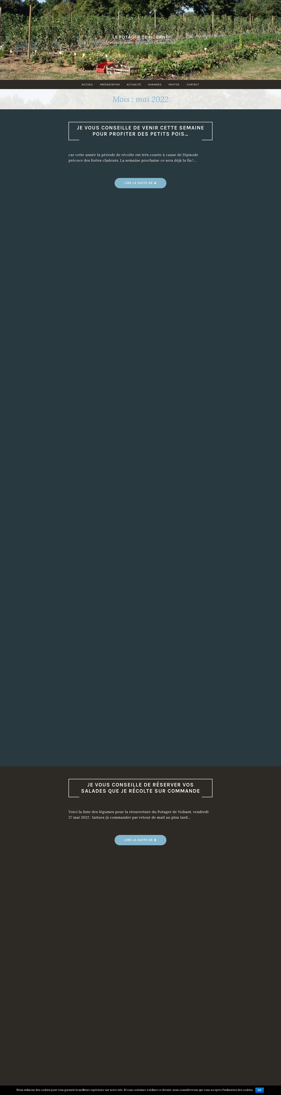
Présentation (110, 84)
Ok (260, 1090)
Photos (174, 84)
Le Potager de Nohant (140, 36)
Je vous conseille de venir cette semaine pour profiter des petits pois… (140, 131)
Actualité (134, 84)
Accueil (87, 84)
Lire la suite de (140, 184)
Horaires (155, 84)
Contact (193, 84)
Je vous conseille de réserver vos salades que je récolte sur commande (140, 788)
